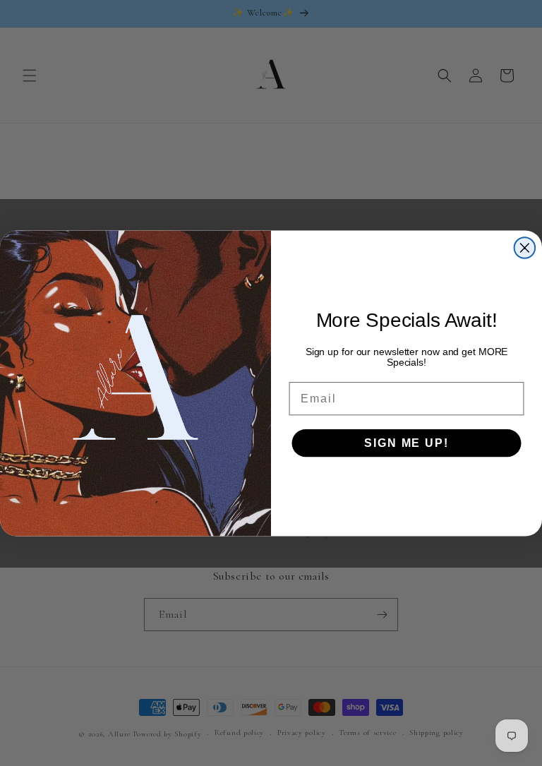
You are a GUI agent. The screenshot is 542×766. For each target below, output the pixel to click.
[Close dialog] (525, 247)
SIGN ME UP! (406, 442)
